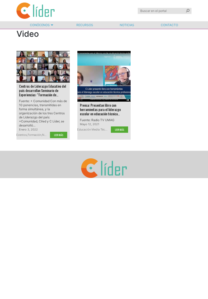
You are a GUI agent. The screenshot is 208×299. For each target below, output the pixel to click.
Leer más (58, 135)
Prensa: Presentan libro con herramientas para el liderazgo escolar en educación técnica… (100, 109)
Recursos (84, 25)
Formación (34, 135)
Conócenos (40, 25)
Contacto (169, 25)
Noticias (127, 25)
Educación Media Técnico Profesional (101, 129)
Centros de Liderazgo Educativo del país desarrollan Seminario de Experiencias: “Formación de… (42, 90)
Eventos (21, 135)
